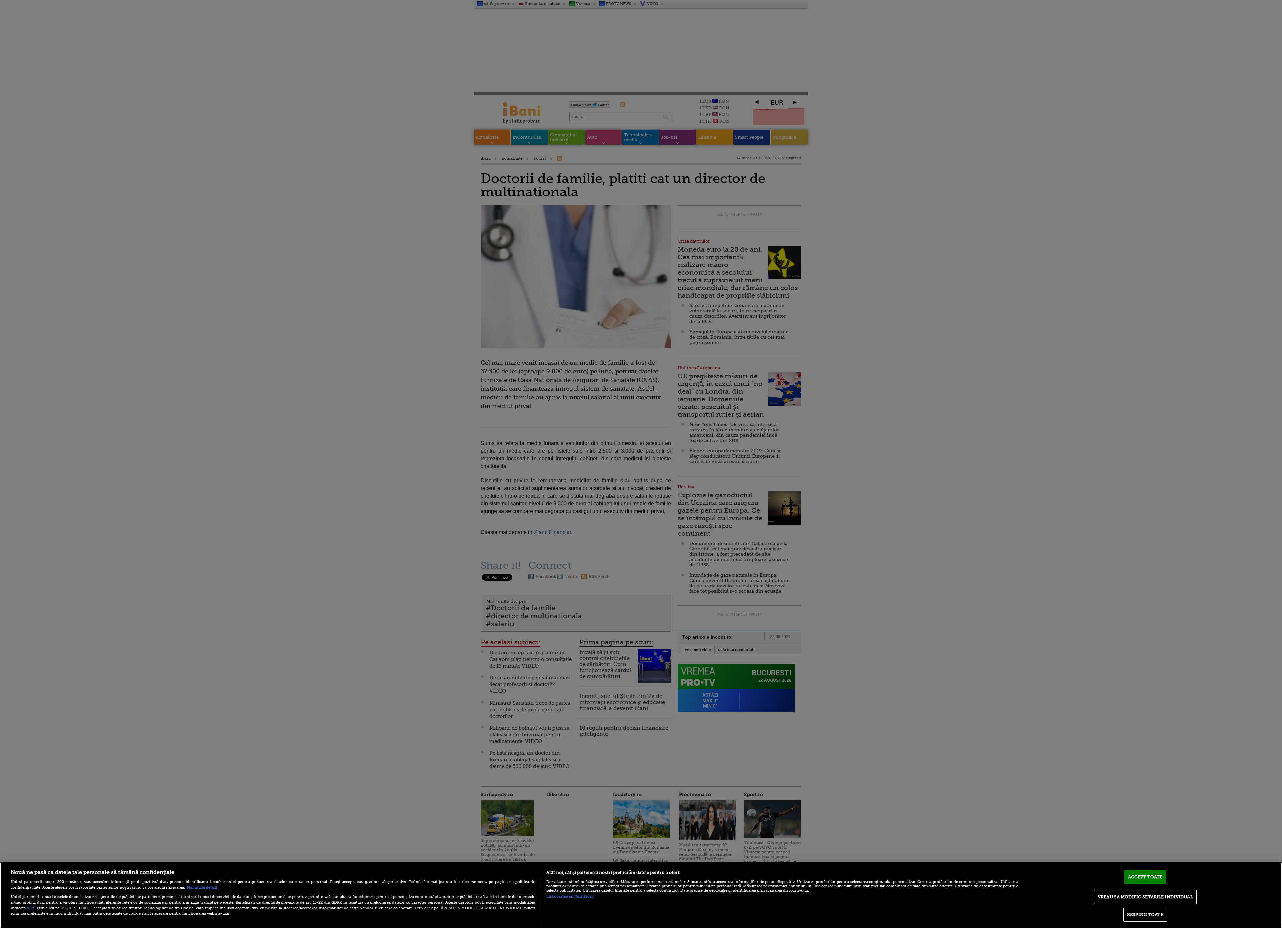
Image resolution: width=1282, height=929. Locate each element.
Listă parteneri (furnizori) (570, 896)
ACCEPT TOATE (1145, 876)
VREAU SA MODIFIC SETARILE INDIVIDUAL (1145, 896)
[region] (641, 895)
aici (30, 908)
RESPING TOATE (1145, 914)
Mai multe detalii (202, 887)
